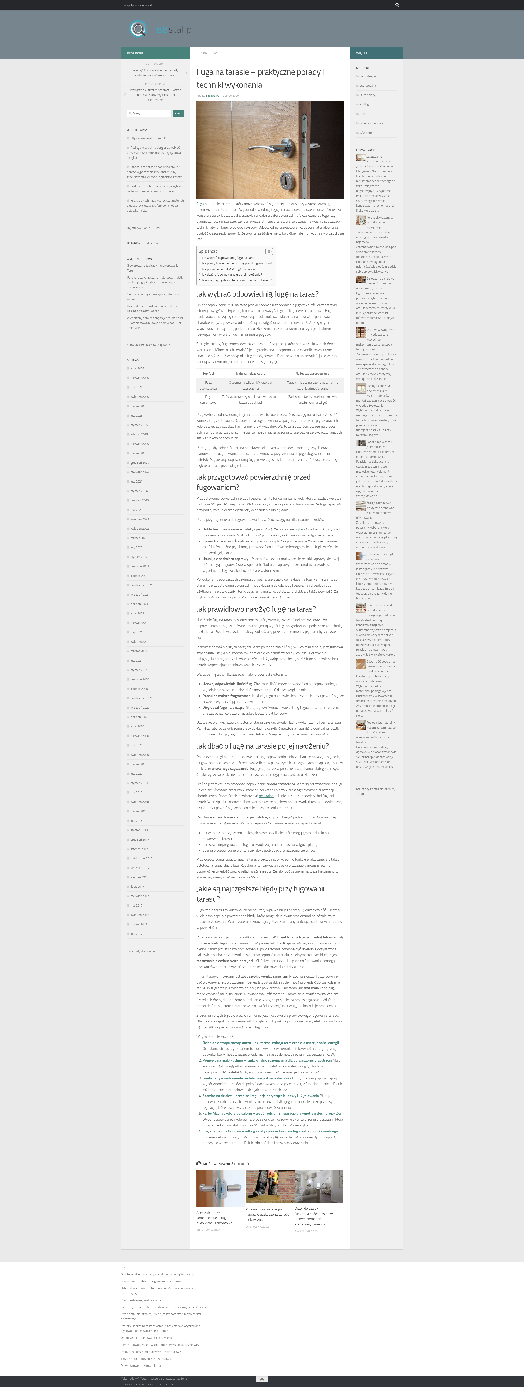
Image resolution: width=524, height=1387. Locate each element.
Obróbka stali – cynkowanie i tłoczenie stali (148, 1338)
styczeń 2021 (139, 670)
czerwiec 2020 (140, 736)
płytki (299, 529)
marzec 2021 (139, 651)
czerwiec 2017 (140, 896)
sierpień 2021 (139, 604)
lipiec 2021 (137, 613)
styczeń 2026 (139, 425)
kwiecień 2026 (140, 397)
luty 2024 (136, 481)
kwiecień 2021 (140, 642)
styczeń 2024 (139, 491)
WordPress (138, 1384)
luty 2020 (136, 773)
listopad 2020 (139, 689)
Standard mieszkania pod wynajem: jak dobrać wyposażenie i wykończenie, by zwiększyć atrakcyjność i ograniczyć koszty (154, 172)
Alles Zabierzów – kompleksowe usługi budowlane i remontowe (214, 1217)
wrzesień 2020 (140, 707)
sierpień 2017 (139, 877)
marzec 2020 (139, 764)
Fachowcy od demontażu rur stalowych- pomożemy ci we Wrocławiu (164, 1307)
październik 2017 (141, 858)
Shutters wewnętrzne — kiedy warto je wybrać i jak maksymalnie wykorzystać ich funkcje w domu (375, 339)
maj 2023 (136, 510)
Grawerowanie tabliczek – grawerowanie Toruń (151, 1281)
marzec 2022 (139, 538)
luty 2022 (136, 547)
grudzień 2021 (140, 566)
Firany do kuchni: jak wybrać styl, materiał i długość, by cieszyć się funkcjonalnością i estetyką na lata (155, 205)
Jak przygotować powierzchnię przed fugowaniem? (237, 263)
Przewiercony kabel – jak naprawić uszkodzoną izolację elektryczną (267, 1214)
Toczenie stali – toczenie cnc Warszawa (146, 1359)
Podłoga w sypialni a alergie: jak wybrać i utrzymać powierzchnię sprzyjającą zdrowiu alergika (154, 153)
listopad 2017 (139, 849)
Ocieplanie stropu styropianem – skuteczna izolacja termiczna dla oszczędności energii (271, 1042)
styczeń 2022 (139, 557)
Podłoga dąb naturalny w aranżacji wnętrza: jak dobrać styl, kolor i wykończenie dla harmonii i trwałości (376, 732)
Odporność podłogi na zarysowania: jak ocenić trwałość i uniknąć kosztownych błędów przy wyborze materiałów (376, 671)
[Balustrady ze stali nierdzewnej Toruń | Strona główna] (165, 28)
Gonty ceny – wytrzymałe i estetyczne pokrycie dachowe (247, 1078)
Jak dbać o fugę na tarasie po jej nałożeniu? (232, 274)
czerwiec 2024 (140, 472)
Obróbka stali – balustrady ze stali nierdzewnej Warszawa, (157, 1274)
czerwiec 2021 (140, 623)
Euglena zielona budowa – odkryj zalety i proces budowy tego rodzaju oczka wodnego (270, 1131)
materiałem (306, 420)
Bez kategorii (207, 53)
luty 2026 (136, 415)
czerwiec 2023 (140, 500)
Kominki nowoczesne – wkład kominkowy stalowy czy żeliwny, (160, 1345)
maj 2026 (136, 387)
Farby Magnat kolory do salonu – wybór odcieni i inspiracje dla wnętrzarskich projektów (272, 1113)
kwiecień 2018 (140, 802)
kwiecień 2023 (140, 519)
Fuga (200, 204)
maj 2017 (136, 905)
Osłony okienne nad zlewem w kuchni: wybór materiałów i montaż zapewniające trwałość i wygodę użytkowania (376, 395)
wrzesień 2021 (140, 594)
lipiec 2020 (137, 726)
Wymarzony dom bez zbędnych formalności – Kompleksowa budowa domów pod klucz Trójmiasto (155, 323)
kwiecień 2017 (140, 915)
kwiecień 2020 (140, 755)
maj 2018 (136, 792)
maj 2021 (136, 632)
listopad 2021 (139, 576)
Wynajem (366, 133)
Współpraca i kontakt (138, 5)
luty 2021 (136, 660)
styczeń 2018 (139, 830)
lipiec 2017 (137, 886)
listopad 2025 (139, 434)
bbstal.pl (212, 95)
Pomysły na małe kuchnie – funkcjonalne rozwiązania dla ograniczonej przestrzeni (267, 1060)
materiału (286, 808)
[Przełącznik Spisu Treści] (267, 251)
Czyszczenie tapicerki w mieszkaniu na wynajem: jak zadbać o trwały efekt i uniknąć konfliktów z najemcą (376, 615)
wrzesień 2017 (140, 868)
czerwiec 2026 (140, 378)
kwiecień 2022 (140, 528)
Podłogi (364, 104)
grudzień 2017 (140, 839)
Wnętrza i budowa (371, 123)
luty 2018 (136, 821)
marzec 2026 (139, 406)
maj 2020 (136, 745)
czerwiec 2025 (140, 444)
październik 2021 (141, 585)
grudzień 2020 (140, 679)
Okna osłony (367, 95)
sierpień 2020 (139, 717)
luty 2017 (136, 934)
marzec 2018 (139, 811)
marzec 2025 (139, 453)
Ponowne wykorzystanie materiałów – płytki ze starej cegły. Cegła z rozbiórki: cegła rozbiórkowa (155, 282)
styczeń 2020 (139, 783)
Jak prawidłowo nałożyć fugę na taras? (228, 269)
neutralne (266, 796)
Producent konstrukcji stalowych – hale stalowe (151, 1352)
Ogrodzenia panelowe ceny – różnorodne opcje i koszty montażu (375, 283)
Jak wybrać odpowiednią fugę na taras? (229, 258)
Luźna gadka (368, 85)
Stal (362, 114)
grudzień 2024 (140, 463)
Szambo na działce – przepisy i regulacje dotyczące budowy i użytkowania (261, 1096)
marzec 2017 (139, 924)
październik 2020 (141, 698)
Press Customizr (167, 1384)
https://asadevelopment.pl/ (148, 138)
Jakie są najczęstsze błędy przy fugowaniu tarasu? (237, 280)
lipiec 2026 (137, 368)
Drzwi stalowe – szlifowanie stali (141, 1366)
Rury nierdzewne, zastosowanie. (141, 1300)
